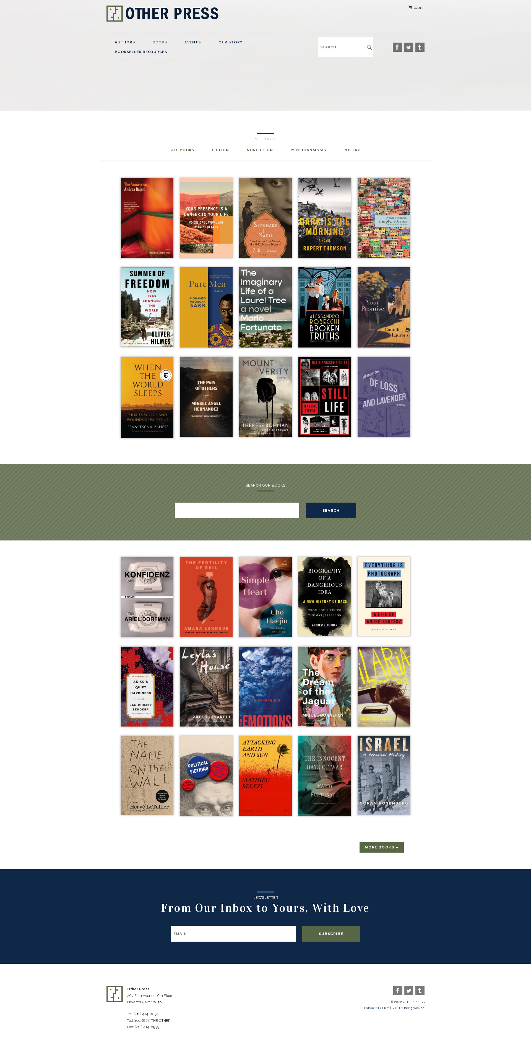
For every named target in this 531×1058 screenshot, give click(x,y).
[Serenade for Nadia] (265, 256)
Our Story (230, 42)
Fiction (220, 150)
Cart (418, 8)
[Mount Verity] (265, 435)
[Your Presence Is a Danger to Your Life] (206, 256)
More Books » (382, 847)
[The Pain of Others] (206, 435)
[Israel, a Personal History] (384, 813)
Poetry (351, 150)
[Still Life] (324, 435)
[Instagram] (420, 47)
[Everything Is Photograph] (384, 634)
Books (160, 42)
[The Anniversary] (147, 256)
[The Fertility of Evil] (206, 635)
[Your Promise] (384, 346)
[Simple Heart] (265, 635)
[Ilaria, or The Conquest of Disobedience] (384, 725)
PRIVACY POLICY (376, 1008)
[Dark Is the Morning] (324, 256)
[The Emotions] (265, 725)
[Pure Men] (206, 346)
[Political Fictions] (206, 814)
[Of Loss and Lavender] (384, 435)
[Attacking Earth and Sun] (265, 814)
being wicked (414, 1008)
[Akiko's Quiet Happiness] (147, 725)
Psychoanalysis (308, 150)
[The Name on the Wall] (147, 813)
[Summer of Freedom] (147, 345)
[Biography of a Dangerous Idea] (324, 634)
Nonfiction (260, 150)
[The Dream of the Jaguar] (324, 725)
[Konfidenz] (147, 635)
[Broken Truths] (324, 346)
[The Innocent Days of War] (324, 814)
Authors (125, 42)
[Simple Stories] (384, 256)
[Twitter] (408, 47)
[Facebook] (397, 47)
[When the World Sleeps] (147, 436)
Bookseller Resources (141, 52)
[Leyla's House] (206, 725)
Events (193, 42)
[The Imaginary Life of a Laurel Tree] (265, 346)
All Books (182, 150)
